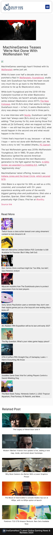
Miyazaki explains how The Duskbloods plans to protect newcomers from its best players (25, 287)
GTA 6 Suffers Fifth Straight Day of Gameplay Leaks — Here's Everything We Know (25, 358)
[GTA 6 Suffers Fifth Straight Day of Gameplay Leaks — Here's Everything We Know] (7, 349)
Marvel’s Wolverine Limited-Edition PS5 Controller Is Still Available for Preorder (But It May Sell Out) (25, 251)
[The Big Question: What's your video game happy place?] (7, 334)
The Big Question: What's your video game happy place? (25, 341)
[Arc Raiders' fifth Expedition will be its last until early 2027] (7, 318)
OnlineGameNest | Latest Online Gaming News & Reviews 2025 (26, 531)
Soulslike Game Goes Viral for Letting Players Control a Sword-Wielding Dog (24, 376)
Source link (6, 204)
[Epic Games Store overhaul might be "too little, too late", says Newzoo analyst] (7, 260)
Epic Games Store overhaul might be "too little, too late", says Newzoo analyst (25, 269)
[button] (47, 7)
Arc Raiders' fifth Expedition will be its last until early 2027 (26, 326)
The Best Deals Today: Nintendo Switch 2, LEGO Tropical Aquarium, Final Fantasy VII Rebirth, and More (26, 395)
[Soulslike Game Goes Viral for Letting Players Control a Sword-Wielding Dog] (7, 368)
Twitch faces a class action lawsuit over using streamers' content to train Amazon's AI (25, 232)
